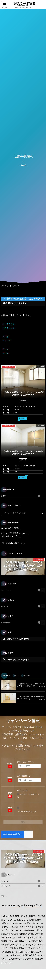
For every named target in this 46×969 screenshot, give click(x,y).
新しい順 (6, 341)
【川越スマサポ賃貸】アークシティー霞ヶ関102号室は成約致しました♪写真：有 (23, 566)
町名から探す (20, 622)
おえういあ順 (8, 328)
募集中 (20, 496)
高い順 (5, 353)
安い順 (5, 349)
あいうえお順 (8, 324)
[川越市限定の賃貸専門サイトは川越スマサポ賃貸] (23, 4)
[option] (23, 566)
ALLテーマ (20, 606)
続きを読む (22, 418)
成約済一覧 (23, 400)
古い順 (5, 337)
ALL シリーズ (20, 590)
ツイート (4, 896)
